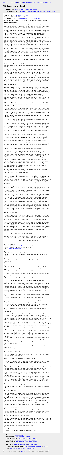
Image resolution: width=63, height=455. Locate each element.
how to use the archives (15, 448)
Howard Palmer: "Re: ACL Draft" (26, 438)
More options (33, 9)
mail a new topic (32, 444)
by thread (32, 446)
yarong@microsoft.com (22, 15)
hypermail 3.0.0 (24, 451)
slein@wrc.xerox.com (21, 18)
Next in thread (51, 11)
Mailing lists (14, 2)
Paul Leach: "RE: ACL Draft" (22, 436)
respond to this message (20, 444)
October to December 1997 (44, 2)
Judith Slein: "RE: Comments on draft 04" (26, 441)
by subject (39, 446)
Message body (19, 9)
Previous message (31, 11)
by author (45, 446)
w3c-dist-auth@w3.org (29, 2)
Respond (26, 9)
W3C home (6, 2)
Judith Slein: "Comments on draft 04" (27, 440)
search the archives (28, 448)
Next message (21, 11)
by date (28, 446)
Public (20, 2)
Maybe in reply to (42, 11)
